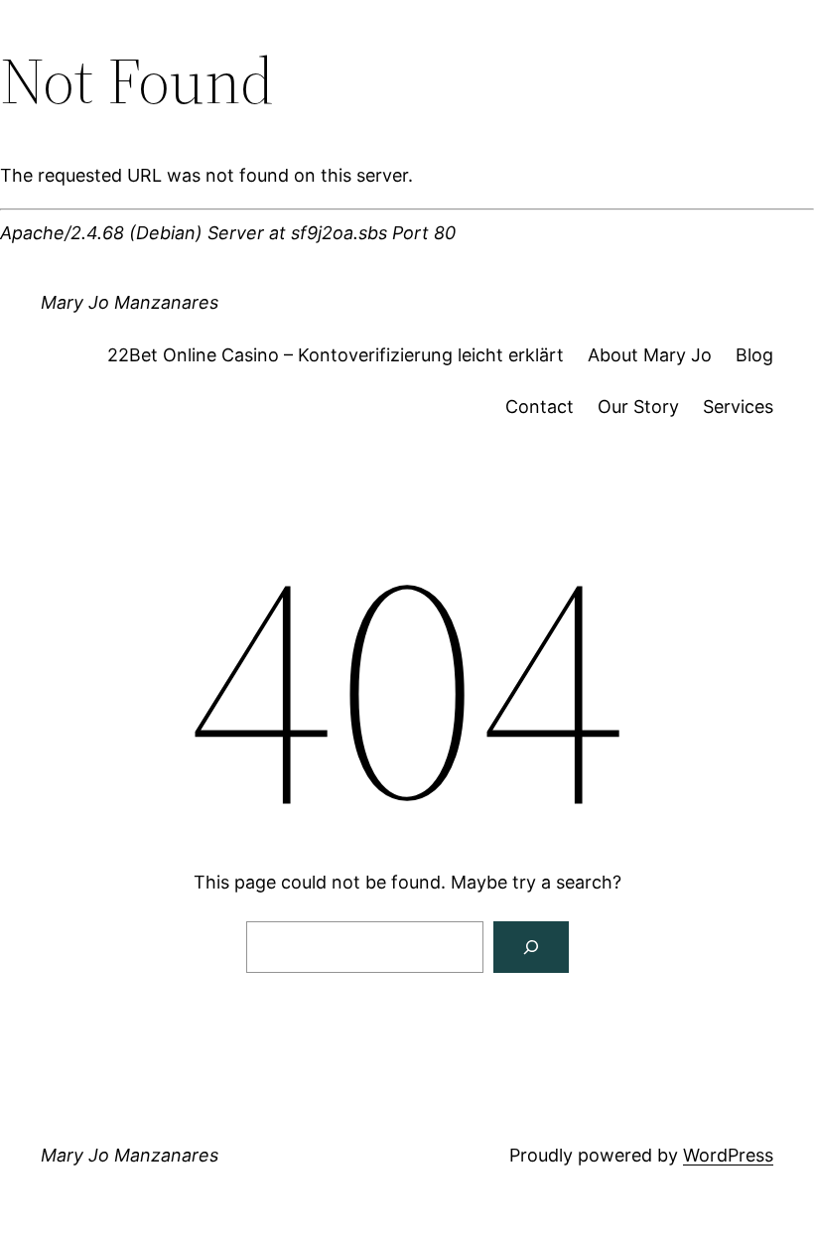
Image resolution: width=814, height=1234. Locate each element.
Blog (754, 354)
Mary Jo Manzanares (129, 302)
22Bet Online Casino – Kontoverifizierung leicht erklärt (335, 354)
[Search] (531, 947)
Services (738, 406)
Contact (539, 406)
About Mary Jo (650, 354)
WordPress (728, 1155)
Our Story (638, 406)
